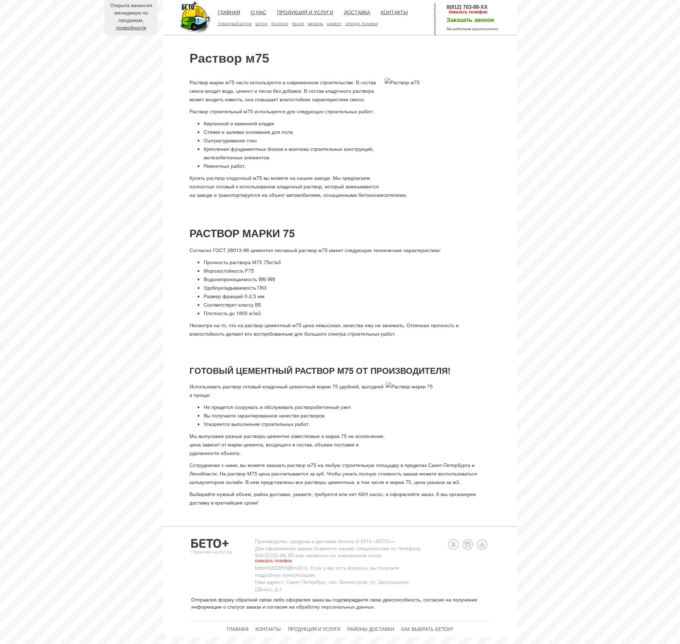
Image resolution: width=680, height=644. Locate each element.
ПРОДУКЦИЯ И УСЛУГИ (305, 12)
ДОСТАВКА (357, 12)
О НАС (258, 12)
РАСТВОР (279, 24)
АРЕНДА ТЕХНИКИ (361, 24)
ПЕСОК (298, 24)
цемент (244, 90)
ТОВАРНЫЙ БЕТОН (235, 24)
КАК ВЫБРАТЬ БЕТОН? (427, 629)
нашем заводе (313, 177)
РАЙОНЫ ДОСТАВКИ (370, 629)
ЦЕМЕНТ (334, 24)
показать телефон (468, 12)
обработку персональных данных (335, 606)
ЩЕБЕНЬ (315, 24)
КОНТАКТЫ (394, 12)
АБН (363, 493)
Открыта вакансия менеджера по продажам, (131, 16)
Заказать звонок (470, 20)
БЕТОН (261, 24)
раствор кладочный (228, 177)
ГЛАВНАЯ (229, 12)
